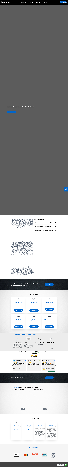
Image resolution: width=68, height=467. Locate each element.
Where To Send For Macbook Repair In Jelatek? (43, 222)
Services (31, 2)
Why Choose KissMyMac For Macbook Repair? (43, 226)
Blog (40, 2)
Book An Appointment (11, 111)
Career (36, 2)
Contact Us (44, 2)
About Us (26, 2)
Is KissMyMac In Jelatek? (45, 230)
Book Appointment (66, 189)
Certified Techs (17, 342)
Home (22, 2)
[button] (33, 2)
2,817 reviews (35, 356)
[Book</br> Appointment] (66, 188)
